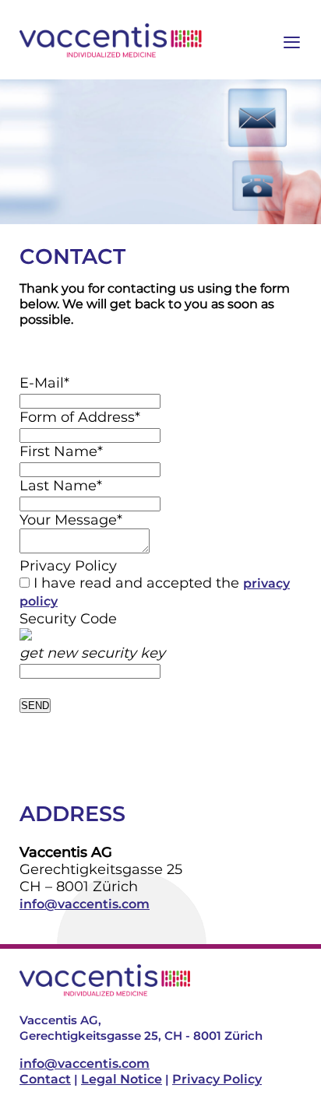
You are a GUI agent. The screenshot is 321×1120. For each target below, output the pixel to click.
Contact (45, 1079)
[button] (276, 1075)
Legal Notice (121, 1079)
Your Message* (70, 519)
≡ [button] (292, 40)
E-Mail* (44, 382)
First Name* (61, 451)
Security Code (68, 618)
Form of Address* (79, 417)
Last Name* (60, 485)
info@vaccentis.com (84, 904)
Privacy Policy (68, 565)
